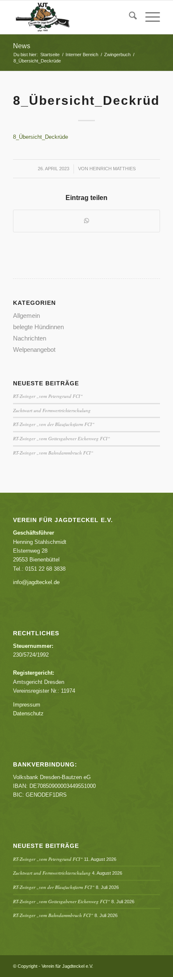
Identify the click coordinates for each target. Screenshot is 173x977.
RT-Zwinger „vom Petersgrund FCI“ (48, 396)
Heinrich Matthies (112, 168)
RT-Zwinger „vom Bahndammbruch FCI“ (53, 453)
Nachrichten (29, 338)
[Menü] (148, 17)
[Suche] (129, 17)
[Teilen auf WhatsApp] (86, 220)
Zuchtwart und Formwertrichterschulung (52, 410)
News (21, 45)
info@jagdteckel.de (36, 582)
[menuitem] (129, 17)
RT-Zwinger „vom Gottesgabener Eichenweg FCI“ (61, 438)
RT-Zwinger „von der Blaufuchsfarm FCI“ (53, 424)
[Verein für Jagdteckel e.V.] (72, 17)
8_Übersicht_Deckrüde (40, 137)
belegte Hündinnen (38, 326)
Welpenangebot (34, 349)
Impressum (26, 705)
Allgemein (26, 315)
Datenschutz (28, 713)
